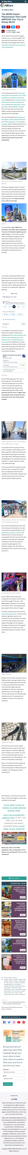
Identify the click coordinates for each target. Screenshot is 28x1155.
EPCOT (23, 119)
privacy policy (6, 1109)
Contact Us (14, 1095)
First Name (6, 1069)
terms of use (18, 1109)
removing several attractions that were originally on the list (14, 102)
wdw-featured (20, 994)
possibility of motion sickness (11, 532)
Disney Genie (8, 979)
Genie (15, 981)
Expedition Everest (17, 107)
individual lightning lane (13, 987)
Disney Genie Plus (20, 979)
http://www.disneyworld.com (14, 1145)
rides (23, 991)
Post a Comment (14, 878)
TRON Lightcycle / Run (11, 122)
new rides (7, 991)
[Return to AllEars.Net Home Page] (11, 7)
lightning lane (9, 989)
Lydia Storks (12, 30)
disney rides (8, 981)
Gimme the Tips (8, 1084)
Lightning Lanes (20, 989)
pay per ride (16, 991)
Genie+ (9, 38)
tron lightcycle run (11, 992)
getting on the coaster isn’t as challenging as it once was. (12, 340)
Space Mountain (15, 104)
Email (4, 1076)
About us (12, 1103)
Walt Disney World (10, 977)
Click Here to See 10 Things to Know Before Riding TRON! (14, 808)
